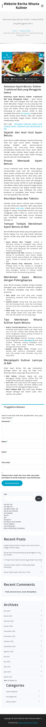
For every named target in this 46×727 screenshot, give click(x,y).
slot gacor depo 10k (11, 509)
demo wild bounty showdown (14, 528)
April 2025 (7, 672)
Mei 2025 (7, 667)
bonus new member (11, 511)
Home (14, 31)
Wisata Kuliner (25, 31)
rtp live (6, 515)
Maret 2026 (8, 616)
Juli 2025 (7, 657)
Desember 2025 (9, 631)
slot (5, 517)
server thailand (9, 524)
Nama (5, 441)
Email (4, 452)
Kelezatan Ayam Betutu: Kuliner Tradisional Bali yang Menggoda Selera (22, 80)
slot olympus (25, 113)
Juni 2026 (7, 611)
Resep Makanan (12, 692)
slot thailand (8, 513)
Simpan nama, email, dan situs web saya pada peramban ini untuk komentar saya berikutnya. (21, 476)
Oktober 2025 (9, 641)
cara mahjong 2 (9, 526)
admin (7, 79)
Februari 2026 (9, 621)
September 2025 (10, 646)
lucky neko (20, 208)
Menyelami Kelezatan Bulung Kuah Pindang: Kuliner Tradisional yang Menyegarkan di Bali (23, 126)
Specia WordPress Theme (28, 722)
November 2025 (9, 636)
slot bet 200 (8, 504)
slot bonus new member (12, 522)
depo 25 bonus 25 (10, 680)
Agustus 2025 (8, 651)
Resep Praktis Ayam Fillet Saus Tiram (17, 572)
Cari (5, 494)
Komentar (6, 421)
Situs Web (6, 462)
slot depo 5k (8, 507)
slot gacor (7, 520)
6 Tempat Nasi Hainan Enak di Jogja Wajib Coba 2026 (23, 560)
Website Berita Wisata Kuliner (21, 6)
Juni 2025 (7, 662)
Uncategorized (11, 697)
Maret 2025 (8, 677)
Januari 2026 (8, 626)
